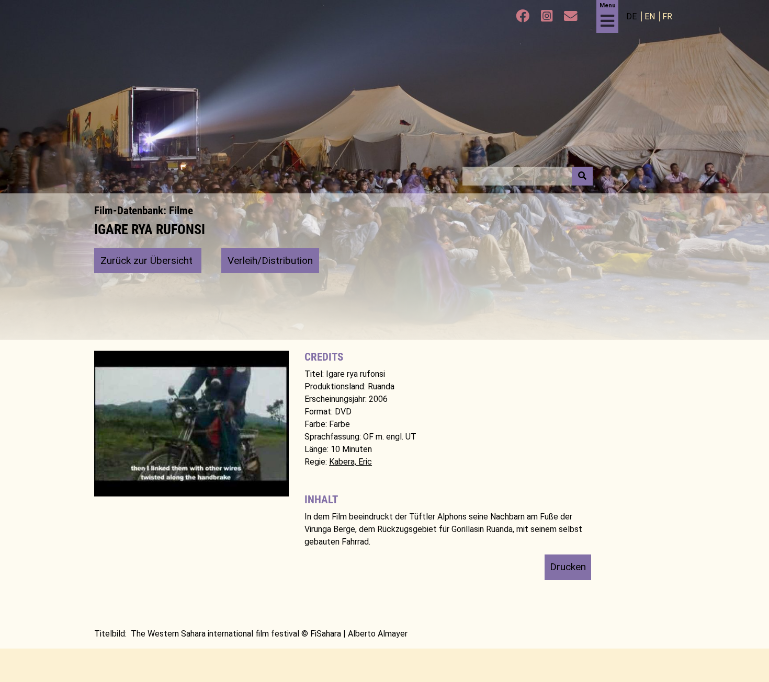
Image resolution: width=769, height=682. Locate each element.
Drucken (568, 567)
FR (667, 16)
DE (632, 16)
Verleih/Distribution (270, 261)
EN (650, 16)
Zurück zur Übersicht (147, 261)
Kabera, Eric (350, 462)
